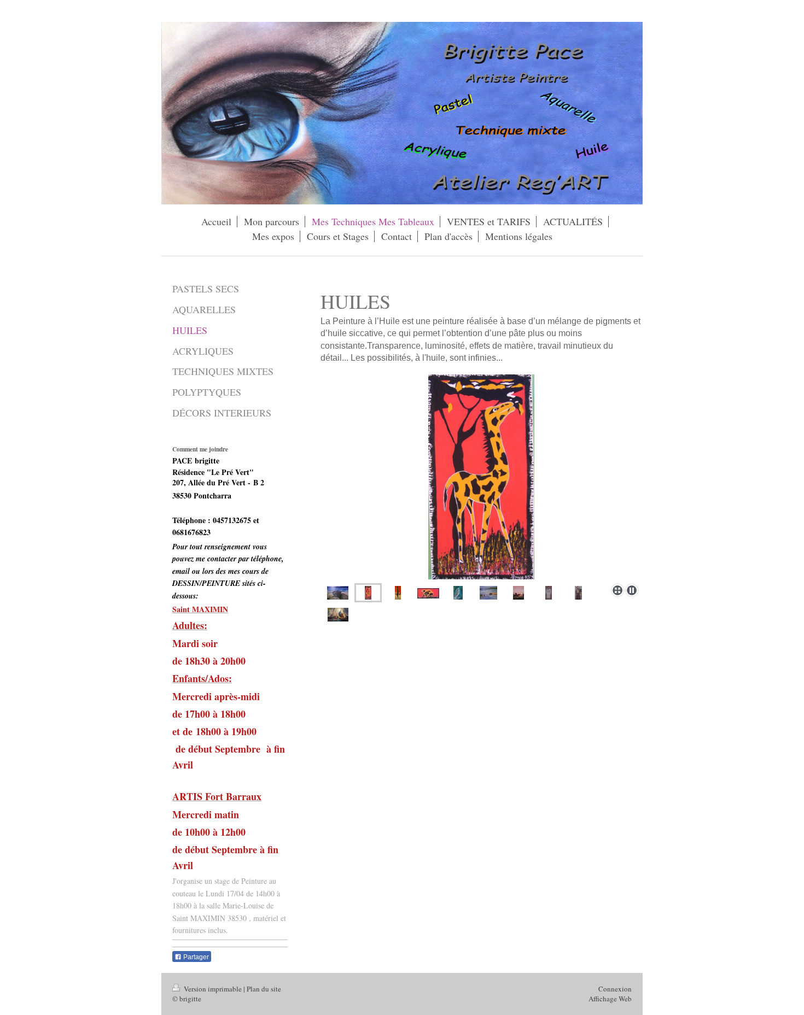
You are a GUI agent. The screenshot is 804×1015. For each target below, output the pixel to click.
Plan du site (264, 989)
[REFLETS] (488, 593)
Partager (195, 957)
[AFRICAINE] (398, 593)
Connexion (615, 989)
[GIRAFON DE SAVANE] (482, 476)
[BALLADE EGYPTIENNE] (518, 593)
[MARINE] (337, 593)
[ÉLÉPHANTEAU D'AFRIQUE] (428, 593)
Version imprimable (212, 989)
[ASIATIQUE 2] (578, 593)
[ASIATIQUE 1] (548, 593)
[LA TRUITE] (458, 593)
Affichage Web (610, 999)
